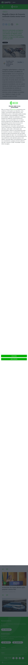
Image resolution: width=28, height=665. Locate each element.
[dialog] (14, 332)
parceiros (14, 109)
